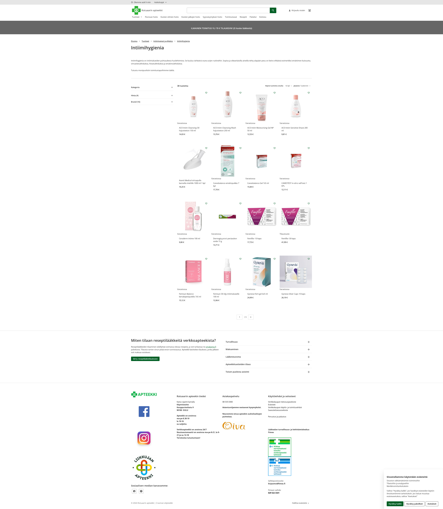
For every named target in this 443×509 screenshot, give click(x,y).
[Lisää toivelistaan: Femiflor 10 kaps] (274, 203)
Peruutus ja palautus (277, 416)
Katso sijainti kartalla (186, 402)
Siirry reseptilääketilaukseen (145, 359)
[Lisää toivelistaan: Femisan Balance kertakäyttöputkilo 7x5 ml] (206, 259)
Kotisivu (262, 17)
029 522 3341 (273, 493)
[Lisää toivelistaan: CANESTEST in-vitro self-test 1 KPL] (308, 148)
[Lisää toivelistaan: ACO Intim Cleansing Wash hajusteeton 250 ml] (240, 92)
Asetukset (432, 504)
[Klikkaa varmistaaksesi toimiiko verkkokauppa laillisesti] (290, 456)
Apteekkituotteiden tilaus (238, 364)
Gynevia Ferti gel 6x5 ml (257, 294)
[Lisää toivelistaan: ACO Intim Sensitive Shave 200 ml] (308, 92)
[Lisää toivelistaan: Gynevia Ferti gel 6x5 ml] (274, 259)
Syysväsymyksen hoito (212, 17)
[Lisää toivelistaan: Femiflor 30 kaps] (308, 203)
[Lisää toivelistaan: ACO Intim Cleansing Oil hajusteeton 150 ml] (206, 92)
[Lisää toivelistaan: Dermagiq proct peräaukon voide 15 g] (240, 203)
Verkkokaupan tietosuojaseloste (282, 402)
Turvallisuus (232, 341)
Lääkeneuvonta (233, 356)
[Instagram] (141, 491)
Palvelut (253, 17)
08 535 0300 (227, 402)
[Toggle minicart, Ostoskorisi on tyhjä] (309, 10)
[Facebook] (134, 491)
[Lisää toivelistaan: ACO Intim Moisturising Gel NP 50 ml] (274, 92)
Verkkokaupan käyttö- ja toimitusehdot (285, 407)
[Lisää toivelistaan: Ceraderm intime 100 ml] (206, 203)
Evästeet (271, 404)
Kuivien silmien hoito (170, 17)
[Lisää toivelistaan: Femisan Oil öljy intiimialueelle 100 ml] (240, 259)
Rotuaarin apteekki (152, 10)
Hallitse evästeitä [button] (299, 503)
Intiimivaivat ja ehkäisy (163, 41)
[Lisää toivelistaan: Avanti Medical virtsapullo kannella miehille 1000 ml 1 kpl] (206, 148)
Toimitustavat (231, 17)
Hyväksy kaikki (395, 504)
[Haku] (273, 10)
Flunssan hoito (151, 17)
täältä (171, 70)
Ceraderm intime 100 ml (189, 238)
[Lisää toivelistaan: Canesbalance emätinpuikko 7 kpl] (240, 148)
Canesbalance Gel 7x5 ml (258, 183)
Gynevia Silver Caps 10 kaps (293, 294)
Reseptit (243, 17)
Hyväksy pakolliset (414, 504)
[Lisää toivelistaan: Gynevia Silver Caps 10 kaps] (308, 259)
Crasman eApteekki (164, 503)
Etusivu (134, 41)
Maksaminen (232, 349)
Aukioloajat (159, 2)
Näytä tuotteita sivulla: (274, 86)
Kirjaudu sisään (298, 10)
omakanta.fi (211, 347)
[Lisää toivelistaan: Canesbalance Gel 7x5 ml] (274, 148)
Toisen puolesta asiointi (237, 371)
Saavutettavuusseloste (278, 410)
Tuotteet (135, 17)
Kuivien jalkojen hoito (190, 17)
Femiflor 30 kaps (288, 238)
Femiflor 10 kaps (254, 238)
